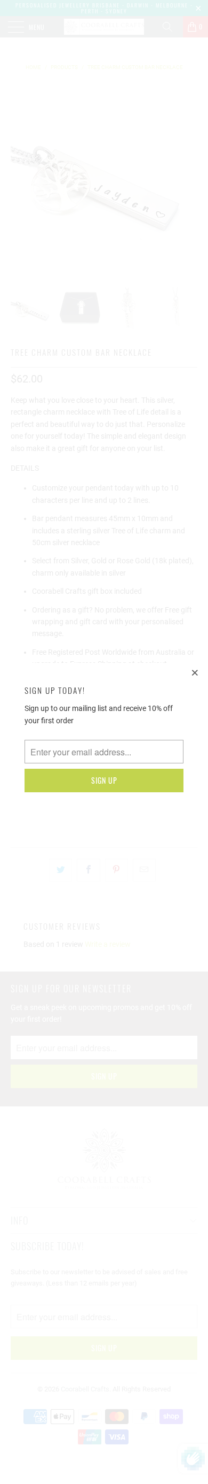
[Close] (195, 672)
